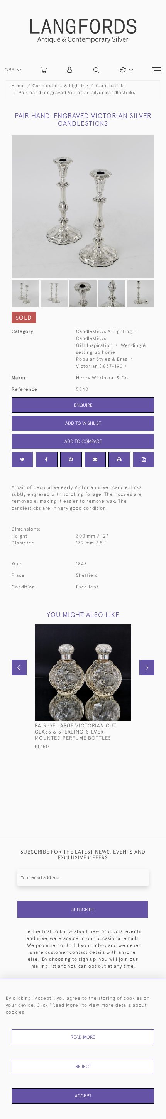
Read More (83, 1037)
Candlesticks (111, 85)
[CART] (44, 70)
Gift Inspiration (94, 345)
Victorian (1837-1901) (101, 366)
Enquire (83, 405)
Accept (83, 1096)
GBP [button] (10, 70)
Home (18, 85)
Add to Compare (83, 441)
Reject (83, 1066)
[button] (70, 70)
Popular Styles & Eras (101, 359)
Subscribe (82, 909)
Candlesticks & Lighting (60, 85)
